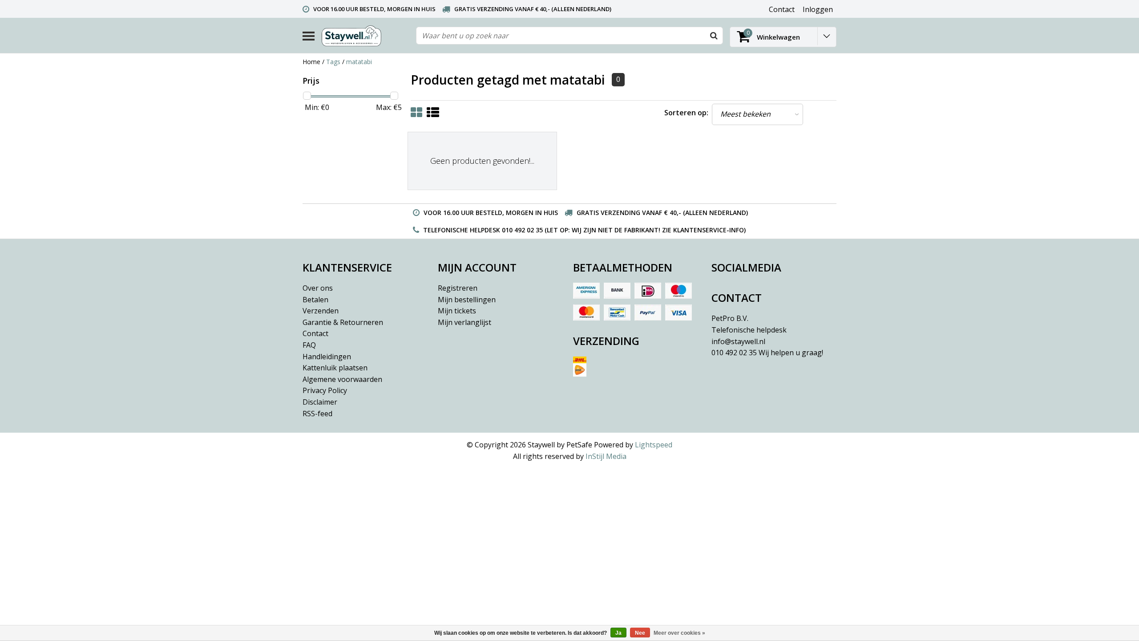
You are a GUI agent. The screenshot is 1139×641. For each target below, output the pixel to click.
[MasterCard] (586, 312)
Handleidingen (327, 356)
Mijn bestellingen (467, 299)
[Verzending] (637, 370)
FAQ (309, 345)
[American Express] (586, 291)
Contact (315, 333)
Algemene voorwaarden (342, 379)
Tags (333, 61)
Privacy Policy (325, 390)
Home (311, 61)
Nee (640, 633)
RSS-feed (317, 413)
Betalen (315, 299)
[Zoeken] (714, 36)
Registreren (457, 288)
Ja (618, 633)
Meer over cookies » (679, 633)
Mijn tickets (457, 311)
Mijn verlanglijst (464, 322)
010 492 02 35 (767, 352)
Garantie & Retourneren (343, 322)
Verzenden (321, 311)
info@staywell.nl (738, 341)
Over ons (318, 288)
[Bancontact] (617, 312)
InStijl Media (606, 456)
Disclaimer (320, 402)
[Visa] (678, 312)
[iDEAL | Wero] (647, 291)
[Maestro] (678, 291)
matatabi (359, 61)
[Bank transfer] (617, 291)
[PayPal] (647, 312)
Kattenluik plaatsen (335, 368)
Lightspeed (653, 445)
